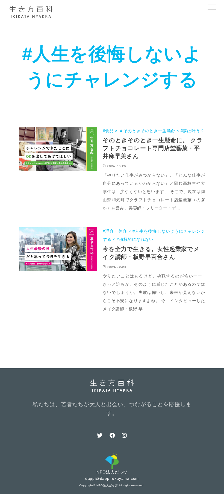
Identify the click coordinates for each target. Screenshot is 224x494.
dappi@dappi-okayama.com (112, 478)
